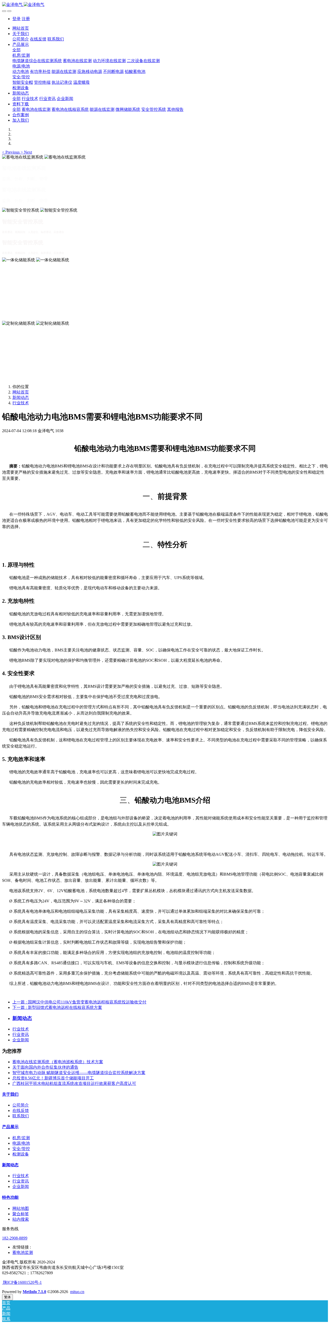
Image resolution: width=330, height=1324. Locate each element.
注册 (26, 18)
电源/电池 (21, 1143)
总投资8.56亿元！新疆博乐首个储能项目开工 (53, 1078)
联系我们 (20, 1116)
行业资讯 (20, 1034)
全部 (16, 50)
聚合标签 (20, 1214)
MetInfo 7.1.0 (34, 1291)
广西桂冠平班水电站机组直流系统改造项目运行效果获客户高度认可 (74, 1083)
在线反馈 (20, 1110)
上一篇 (79, 1002)
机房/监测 (21, 1138)
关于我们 (10, 1094)
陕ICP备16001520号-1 (22, 1282)
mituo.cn (77, 1291)
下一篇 (57, 1007)
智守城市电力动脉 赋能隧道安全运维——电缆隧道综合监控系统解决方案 (78, 1072)
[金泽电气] (165, 4)
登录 (16, 18)
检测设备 (20, 1154)
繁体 (7, 1297)
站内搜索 (20, 1219)
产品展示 (10, 1127)
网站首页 (20, 28)
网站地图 (20, 1208)
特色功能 (10, 1197)
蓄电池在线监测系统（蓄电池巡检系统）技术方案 (57, 1062)
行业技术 (20, 403)
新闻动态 (20, 397)
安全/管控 (21, 1148)
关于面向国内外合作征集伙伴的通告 (45, 1067)
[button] (11, 152)
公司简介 (20, 1105)
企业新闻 (20, 1040)
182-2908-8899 (14, 1238)
